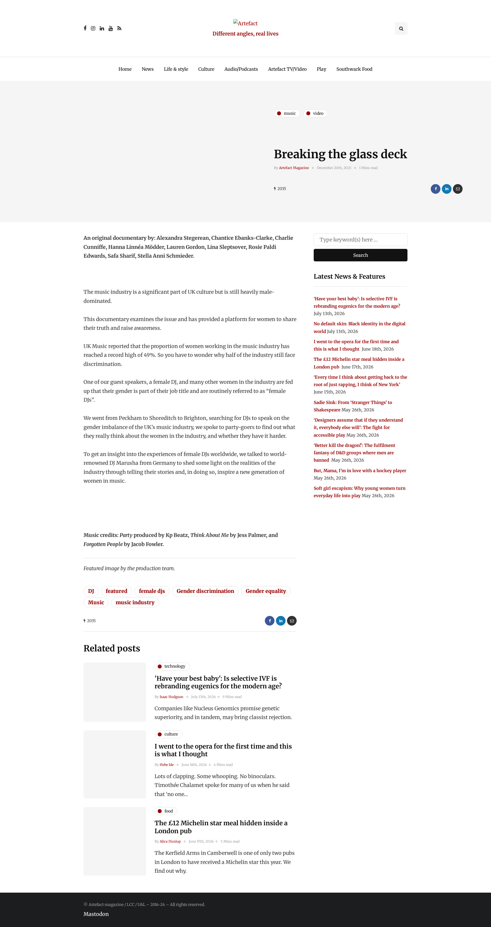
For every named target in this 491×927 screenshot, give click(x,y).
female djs (152, 591)
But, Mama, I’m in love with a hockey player (360, 470)
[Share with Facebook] (435, 189)
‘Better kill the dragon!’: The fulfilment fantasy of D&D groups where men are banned (354, 453)
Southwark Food (354, 69)
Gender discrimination (205, 591)
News (148, 69)
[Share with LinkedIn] (447, 189)
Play (321, 69)
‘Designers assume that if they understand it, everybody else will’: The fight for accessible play (358, 427)
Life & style (176, 69)
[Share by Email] (458, 189)
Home (125, 69)
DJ (91, 591)
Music (96, 602)
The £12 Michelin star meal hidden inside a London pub (221, 827)
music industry (135, 602)
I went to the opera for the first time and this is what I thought (223, 750)
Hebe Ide (167, 765)
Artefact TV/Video (287, 69)
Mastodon (96, 914)
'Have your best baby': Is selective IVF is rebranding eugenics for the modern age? (218, 682)
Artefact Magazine (294, 168)
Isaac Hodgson (171, 697)
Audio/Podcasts (241, 69)
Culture (206, 69)
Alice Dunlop (170, 841)
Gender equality (266, 591)
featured (116, 591)
